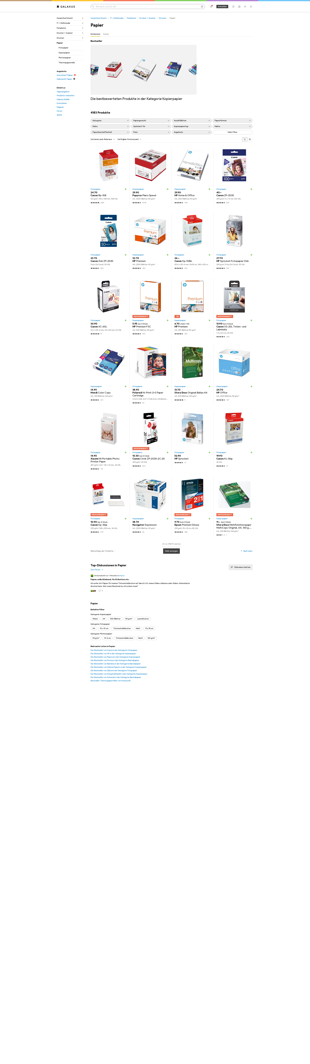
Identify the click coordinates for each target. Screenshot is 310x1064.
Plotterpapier (65, 57)
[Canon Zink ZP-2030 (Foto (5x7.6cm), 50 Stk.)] (108, 242)
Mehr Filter (232, 132)
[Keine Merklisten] (245, 6)
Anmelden (222, 6)
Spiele (59, 115)
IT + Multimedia (63, 23)
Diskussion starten (242, 567)
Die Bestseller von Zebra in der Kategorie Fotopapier (114, 670)
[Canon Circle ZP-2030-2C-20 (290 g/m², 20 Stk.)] (150, 440)
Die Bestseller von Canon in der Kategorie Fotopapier (114, 650)
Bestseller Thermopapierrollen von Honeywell (110, 680)
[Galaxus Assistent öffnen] (233, 6)
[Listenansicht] (249, 139)
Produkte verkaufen (65, 95)
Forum (59, 111)
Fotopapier (64, 48)
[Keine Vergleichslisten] (239, 6)
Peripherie (61, 28)
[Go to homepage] (66, 6)
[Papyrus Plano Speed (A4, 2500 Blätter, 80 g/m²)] (150, 176)
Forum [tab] (106, 34)
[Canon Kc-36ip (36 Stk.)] (234, 440)
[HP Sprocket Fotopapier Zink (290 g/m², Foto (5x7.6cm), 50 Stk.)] (234, 242)
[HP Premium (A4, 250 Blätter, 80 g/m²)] (192, 308)
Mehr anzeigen (171, 551)
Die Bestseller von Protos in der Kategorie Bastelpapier (115, 660)
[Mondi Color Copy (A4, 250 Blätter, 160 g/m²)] (108, 374)
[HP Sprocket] (192, 440)
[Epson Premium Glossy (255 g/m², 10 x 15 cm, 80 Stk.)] (192, 506)
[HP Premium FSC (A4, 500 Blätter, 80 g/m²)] (150, 308)
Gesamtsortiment (65, 18)
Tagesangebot (63, 91)
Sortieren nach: (97, 139)
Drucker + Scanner (65, 33)
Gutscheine (62, 103)
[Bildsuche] (202, 6)
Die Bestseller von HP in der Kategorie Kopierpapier (113, 653)
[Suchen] (93, 6)
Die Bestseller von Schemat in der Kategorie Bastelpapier (116, 677)
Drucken (60, 38)
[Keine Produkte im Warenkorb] (251, 6)
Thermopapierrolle (67, 62)
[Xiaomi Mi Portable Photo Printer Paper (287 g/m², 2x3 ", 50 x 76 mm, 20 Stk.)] (108, 440)
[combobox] (109, 139)
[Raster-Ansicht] (244, 139)
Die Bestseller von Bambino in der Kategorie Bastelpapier (116, 664)
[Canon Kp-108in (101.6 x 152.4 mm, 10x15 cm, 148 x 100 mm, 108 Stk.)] (192, 242)
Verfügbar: (122, 139)
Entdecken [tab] (95, 34)
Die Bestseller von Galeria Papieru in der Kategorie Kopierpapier (119, 667)
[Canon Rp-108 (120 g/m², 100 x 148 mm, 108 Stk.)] (108, 176)
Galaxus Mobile (63, 99)
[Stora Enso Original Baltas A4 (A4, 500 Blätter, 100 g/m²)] (192, 374)
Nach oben (247, 551)
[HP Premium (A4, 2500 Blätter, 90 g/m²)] (150, 242)
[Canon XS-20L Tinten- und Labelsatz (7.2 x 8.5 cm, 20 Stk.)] (234, 308)
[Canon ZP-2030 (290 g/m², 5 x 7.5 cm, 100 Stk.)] (234, 176)
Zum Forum (95, 569)
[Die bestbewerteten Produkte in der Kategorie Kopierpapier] (143, 70)
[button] (126, 189)
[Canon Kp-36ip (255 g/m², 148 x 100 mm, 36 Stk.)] (108, 506)
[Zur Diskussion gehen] (171, 583)
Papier (60, 43)
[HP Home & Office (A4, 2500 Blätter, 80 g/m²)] (192, 176)
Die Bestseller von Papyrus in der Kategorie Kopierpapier (115, 657)
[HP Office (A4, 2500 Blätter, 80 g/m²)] (234, 374)
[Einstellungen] (211, 6)
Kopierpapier (64, 53)
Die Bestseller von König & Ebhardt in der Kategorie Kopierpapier (119, 674)
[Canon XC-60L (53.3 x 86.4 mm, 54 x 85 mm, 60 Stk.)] (108, 308)
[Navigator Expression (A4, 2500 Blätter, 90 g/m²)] (150, 506)
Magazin (60, 107)
